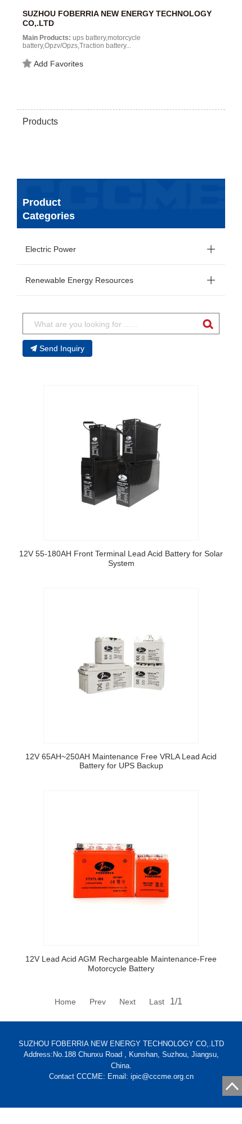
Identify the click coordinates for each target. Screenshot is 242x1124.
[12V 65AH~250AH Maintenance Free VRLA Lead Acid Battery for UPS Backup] (121, 666)
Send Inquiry (61, 348)
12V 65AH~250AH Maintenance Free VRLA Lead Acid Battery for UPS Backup (121, 761)
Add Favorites (58, 63)
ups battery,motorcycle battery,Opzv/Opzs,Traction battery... (82, 42)
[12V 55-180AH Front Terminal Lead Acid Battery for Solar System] (121, 463)
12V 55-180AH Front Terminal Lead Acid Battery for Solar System (121, 558)
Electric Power (50, 249)
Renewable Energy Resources (79, 280)
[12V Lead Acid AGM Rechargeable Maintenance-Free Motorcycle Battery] (121, 868)
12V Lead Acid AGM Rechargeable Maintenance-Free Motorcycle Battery (121, 963)
